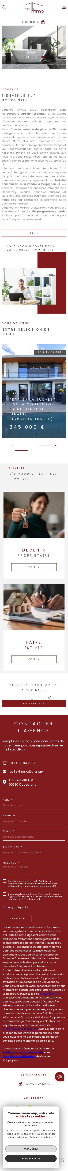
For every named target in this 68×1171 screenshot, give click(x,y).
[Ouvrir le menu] (64, 7)
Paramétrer (31, 1148)
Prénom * (10, 815)
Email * (8, 831)
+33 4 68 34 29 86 (22, 763)
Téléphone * (12, 847)
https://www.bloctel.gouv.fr (20, 1029)
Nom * (8, 800)
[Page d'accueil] (34, 7)
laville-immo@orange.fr (27, 771)
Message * (11, 863)
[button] (25, 57)
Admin (59, 1161)
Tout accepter (31, 1158)
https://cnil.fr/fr (50, 994)
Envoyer (17, 918)
